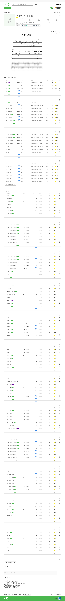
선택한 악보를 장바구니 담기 (11, 184)
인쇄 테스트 (38, 7)
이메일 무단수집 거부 (21, 594)
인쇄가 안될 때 (43, 7)
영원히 (8, 375)
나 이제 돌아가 (9, 271)
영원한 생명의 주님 (9, 367)
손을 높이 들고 (9, 355)
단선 (7, 82)
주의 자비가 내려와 (9, 509)
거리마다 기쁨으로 (9, 195)
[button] (22, 25)
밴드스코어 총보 (8, 178)
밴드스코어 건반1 (8, 172)
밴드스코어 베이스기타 (9, 155)
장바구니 (55, 0)
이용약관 (5, 594)
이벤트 (52, 0)
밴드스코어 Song (8, 160)
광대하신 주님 (9, 201)
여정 (36, 4)
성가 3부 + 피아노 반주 (9, 128)
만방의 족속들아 (9, 297)
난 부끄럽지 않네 (9, 285)
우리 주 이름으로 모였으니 (10, 422)
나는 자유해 (8, 277)
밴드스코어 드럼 (8, 163)
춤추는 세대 (8, 529)
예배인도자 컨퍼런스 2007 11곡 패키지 (12, 381)
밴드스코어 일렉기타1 (9, 175)
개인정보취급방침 (14, 594)
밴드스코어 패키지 (8, 157)
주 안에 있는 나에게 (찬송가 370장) (12, 428)
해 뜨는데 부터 (9, 544)
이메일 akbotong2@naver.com (33, 599)
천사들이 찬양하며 (9, 526)
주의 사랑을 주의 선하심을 (10, 474)
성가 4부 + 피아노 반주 (9, 117)
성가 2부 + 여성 (8, 114)
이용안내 (9, 594)
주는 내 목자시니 (9, 468)
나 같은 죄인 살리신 (9, 210)
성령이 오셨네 (58, 12)
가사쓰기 (55, 33)
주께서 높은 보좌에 (9, 465)
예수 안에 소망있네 (9, 384)
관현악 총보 (8, 152)
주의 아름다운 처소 (9, 503)
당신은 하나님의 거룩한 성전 (11, 291)
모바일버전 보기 (28, 594)
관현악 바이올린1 (8, 146)
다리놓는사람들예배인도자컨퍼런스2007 (22, 22)
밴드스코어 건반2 (8, 169)
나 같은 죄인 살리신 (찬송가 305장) (12, 218)
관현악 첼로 (8, 149)
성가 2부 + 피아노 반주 (9, 125)
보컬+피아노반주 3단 (9, 105)
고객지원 (59, 0)
